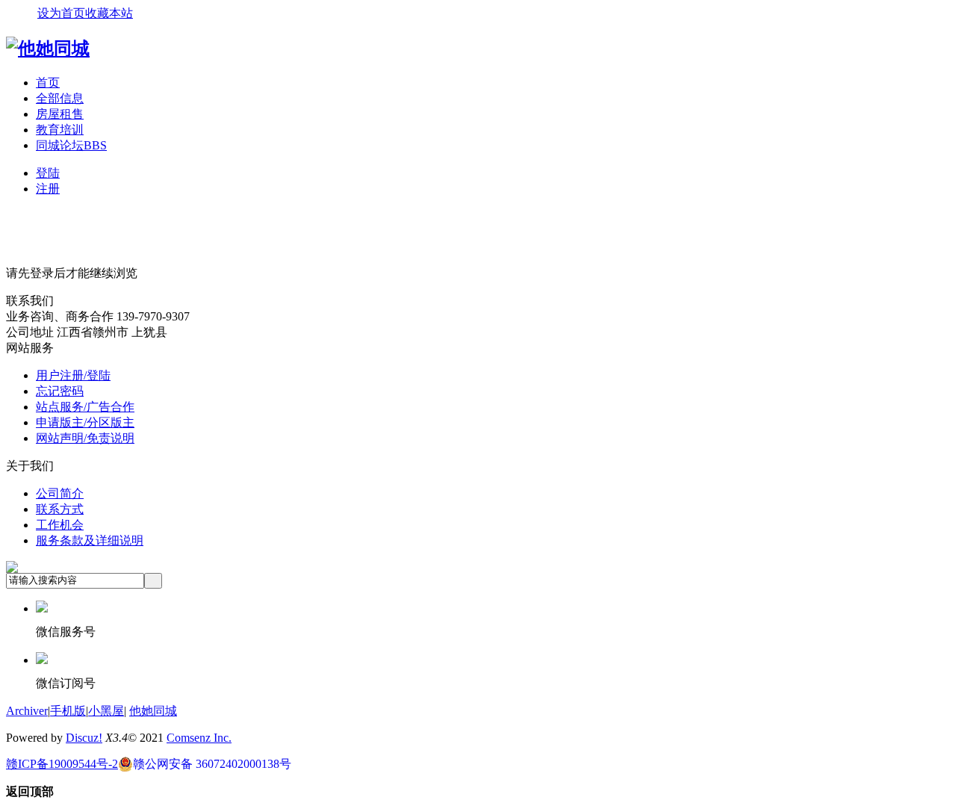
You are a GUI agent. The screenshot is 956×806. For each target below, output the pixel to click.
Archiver (27, 710)
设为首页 (61, 13)
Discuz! (84, 737)
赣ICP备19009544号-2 (62, 763)
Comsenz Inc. (199, 737)
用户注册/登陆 (73, 375)
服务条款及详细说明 (89, 540)
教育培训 (60, 129)
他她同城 (153, 710)
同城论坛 (71, 145)
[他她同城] (48, 48)
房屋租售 (60, 114)
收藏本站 (109, 13)
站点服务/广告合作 (85, 406)
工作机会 (60, 524)
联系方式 (60, 509)
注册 (48, 188)
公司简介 (60, 493)
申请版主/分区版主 (85, 422)
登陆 (48, 173)
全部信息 (60, 98)
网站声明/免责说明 (85, 438)
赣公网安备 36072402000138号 (212, 763)
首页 (48, 82)
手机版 (68, 710)
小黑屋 (106, 710)
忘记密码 (60, 391)
